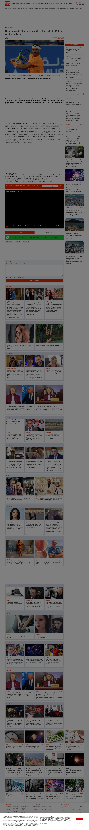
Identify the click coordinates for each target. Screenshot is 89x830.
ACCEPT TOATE (80, 818)
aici (14, 824)
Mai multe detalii (35, 818)
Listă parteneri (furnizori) (44, 823)
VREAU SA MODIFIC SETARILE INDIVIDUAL (79, 823)
